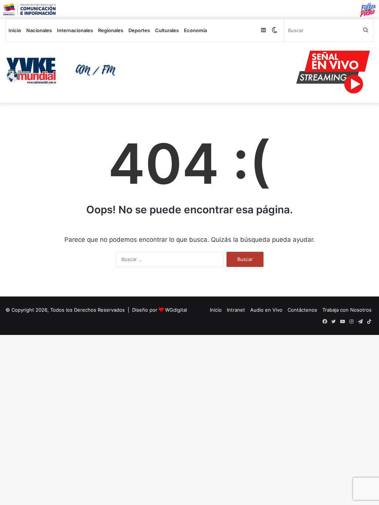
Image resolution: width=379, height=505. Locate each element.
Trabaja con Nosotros (347, 310)
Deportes (139, 30)
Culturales (167, 30)
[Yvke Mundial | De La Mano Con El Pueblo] (63, 71)
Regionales (110, 30)
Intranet (236, 310)
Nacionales (39, 30)
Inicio (15, 30)
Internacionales (75, 30)
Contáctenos (302, 310)
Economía (195, 30)
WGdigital (176, 310)
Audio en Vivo (266, 310)
